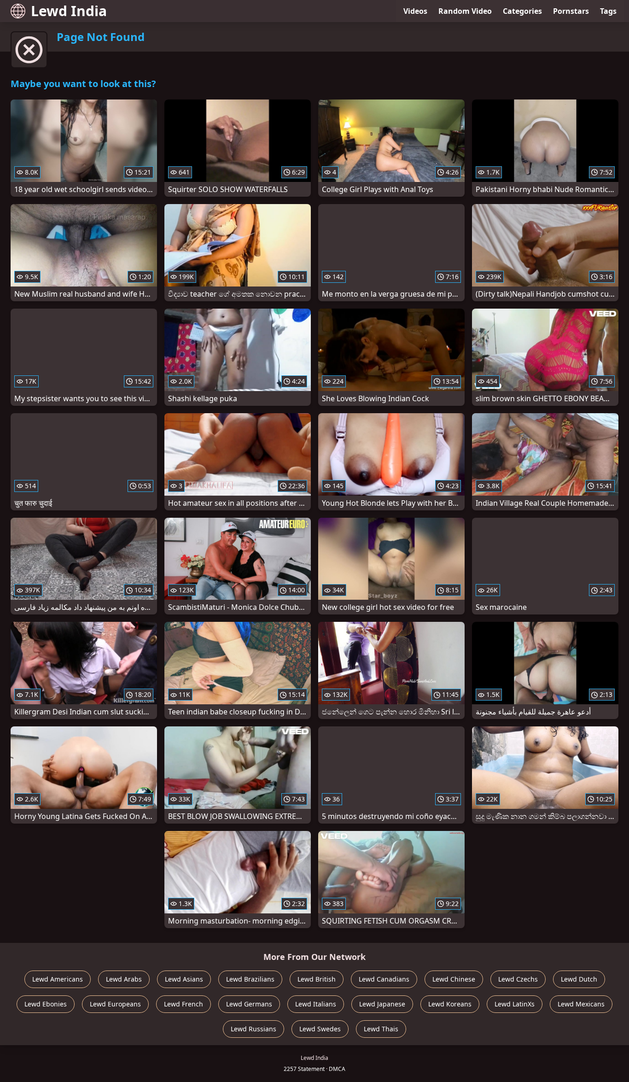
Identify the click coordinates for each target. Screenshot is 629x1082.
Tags (608, 11)
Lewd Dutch (579, 979)
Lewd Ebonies (45, 1004)
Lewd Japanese (382, 1004)
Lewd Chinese (453, 979)
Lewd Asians (184, 979)
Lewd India (69, 10)
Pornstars (571, 11)
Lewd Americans (57, 979)
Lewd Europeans (115, 1004)
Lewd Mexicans (581, 1004)
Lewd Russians (253, 1028)
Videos (415, 11)
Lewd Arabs (124, 979)
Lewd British (316, 979)
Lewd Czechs (518, 979)
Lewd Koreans (450, 1004)
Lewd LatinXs (515, 1004)
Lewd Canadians (384, 979)
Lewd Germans (249, 1004)
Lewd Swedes (320, 1028)
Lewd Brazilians (250, 979)
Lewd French (183, 1004)
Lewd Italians (315, 1004)
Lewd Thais (381, 1028)
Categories (522, 11)
